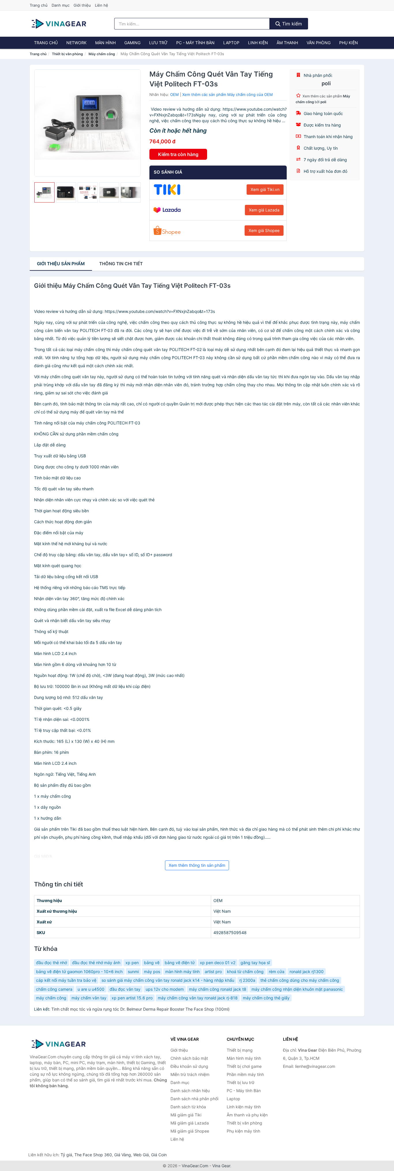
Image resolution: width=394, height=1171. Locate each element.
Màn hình (105, 42)
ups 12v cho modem (165, 989)
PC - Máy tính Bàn (195, 42)
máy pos (152, 971)
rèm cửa (276, 971)
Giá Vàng (122, 1154)
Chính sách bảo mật (189, 1058)
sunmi (133, 971)
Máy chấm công (102, 54)
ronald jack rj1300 (307, 971)
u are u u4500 (91, 989)
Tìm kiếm (291, 24)
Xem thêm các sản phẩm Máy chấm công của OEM (227, 94)
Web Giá (141, 1154)
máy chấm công (51, 997)
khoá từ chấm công (245, 971)
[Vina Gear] (58, 1044)
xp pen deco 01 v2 (217, 962)
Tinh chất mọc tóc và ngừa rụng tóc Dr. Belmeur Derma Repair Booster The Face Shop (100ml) (140, 1009)
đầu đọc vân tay (125, 989)
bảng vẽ (152, 962)
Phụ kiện (348, 42)
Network (76, 42)
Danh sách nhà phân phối (194, 1098)
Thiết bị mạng (240, 1050)
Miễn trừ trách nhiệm (189, 1074)
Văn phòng (319, 42)
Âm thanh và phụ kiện (247, 1114)
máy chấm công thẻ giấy (266, 997)
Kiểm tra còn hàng (178, 154)
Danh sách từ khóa (188, 1106)
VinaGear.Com (195, 1165)
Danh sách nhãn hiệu (190, 1090)
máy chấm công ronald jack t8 (217, 989)
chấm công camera (54, 989)
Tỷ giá (66, 1154)
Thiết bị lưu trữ (240, 1082)
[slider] (44, 192)
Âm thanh (287, 42)
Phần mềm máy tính (245, 1074)
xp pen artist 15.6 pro (132, 997)
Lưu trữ (158, 42)
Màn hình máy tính (244, 1058)
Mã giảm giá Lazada (189, 1122)
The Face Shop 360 (93, 1154)
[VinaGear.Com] (59, 23)
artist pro (213, 971)
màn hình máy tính (182, 971)
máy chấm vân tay (89, 997)
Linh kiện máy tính (244, 1106)
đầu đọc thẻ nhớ (51, 962)
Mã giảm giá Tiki (185, 1114)
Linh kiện (258, 42)
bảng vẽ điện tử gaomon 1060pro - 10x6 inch (79, 971)
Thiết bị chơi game (244, 1066)
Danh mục (61, 5)
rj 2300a (247, 980)
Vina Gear (221, 1165)
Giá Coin (159, 1154)
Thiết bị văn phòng (67, 54)
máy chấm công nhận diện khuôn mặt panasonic (297, 989)
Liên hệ (101, 5)
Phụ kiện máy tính (243, 1131)
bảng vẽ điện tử (180, 962)
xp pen (132, 962)
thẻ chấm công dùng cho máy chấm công (299, 980)
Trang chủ (39, 5)
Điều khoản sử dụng (189, 1066)
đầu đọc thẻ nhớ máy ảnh (96, 962)
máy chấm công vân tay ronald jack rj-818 (198, 997)
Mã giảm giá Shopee (189, 1131)
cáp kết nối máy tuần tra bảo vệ (66, 980)
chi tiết (121, 263)
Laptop (231, 42)
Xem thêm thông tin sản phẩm (197, 865)
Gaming (132, 42)
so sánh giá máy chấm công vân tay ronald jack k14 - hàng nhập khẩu (168, 980)
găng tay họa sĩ (255, 962)
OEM (174, 94)
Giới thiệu (82, 5)
